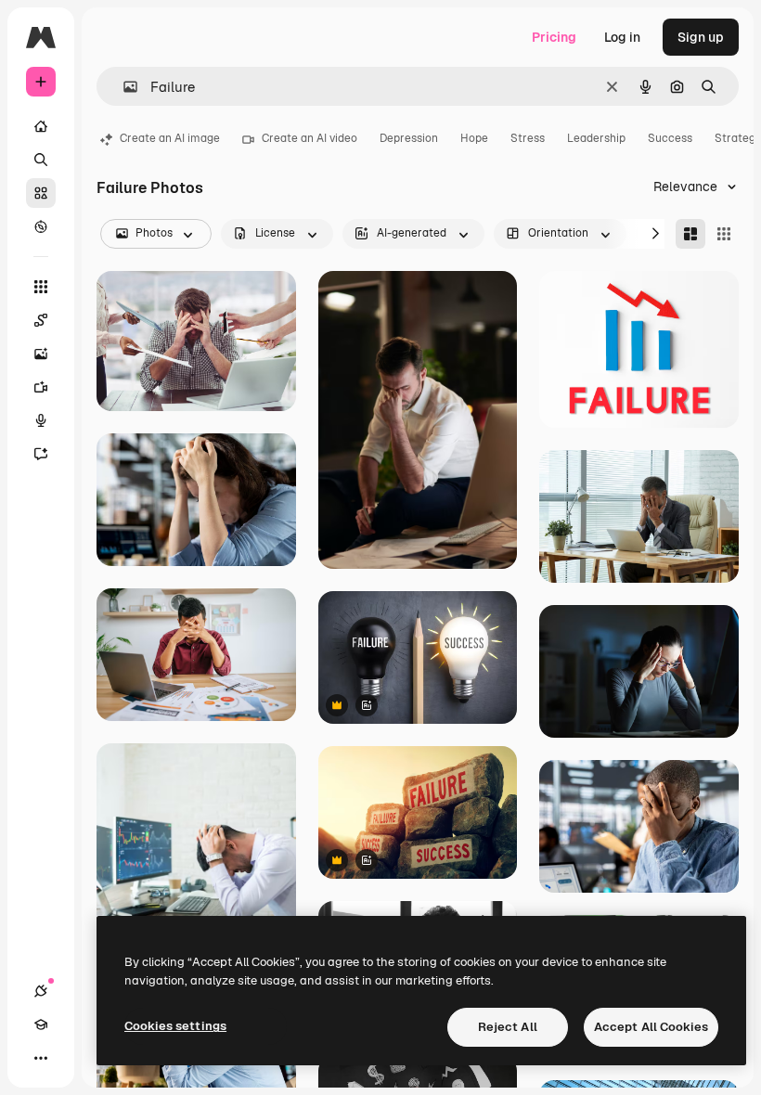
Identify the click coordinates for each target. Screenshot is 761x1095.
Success (670, 138)
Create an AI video (309, 138)
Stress (527, 138)
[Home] (41, 126)
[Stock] (41, 193)
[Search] (41, 159)
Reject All (507, 1027)
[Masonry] (690, 234)
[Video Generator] (41, 387)
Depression (409, 138)
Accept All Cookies (651, 1027)
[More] (41, 1058)
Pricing (554, 37)
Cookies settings (175, 1026)
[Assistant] (41, 454)
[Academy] (41, 1024)
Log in (622, 37)
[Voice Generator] (41, 420)
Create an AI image (170, 138)
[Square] (724, 234)
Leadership (596, 138)
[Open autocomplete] (122, 87)
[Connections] (41, 991)
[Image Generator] (41, 353)
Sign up (700, 37)
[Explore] (41, 226)
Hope (474, 138)
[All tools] (41, 287)
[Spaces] (41, 320)
